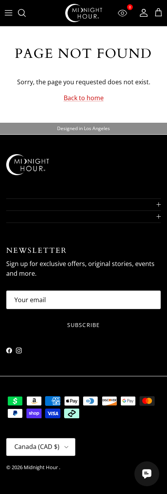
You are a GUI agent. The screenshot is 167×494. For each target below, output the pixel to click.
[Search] (25, 12)
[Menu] (8, 12)
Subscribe (83, 325)
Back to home (84, 98)
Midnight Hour (41, 467)
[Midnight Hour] (83, 13)
